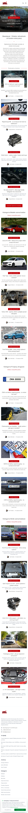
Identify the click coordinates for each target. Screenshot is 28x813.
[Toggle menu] (25, 3)
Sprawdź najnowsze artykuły (14, 205)
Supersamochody (5, 780)
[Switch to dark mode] (23, 3)
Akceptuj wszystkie (20, 809)
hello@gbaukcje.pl (6, 732)
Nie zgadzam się (8, 809)
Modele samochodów (14, 186)
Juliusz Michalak (4, 765)
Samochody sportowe (6, 790)
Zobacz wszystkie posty (14, 215)
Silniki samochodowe (14, 17)
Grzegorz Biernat (4, 762)
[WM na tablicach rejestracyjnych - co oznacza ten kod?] (14, 79)
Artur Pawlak (4, 767)
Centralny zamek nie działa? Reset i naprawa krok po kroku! (14, 753)
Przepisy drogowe (14, 81)
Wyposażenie (4, 783)
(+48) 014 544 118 (6, 729)
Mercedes (3, 778)
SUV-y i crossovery (5, 787)
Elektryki (3, 773)
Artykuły (3, 735)
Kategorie (4, 771)
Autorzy (3, 760)
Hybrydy (3, 776)
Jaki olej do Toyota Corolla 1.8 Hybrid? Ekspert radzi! (12, 756)
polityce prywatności (14, 807)
